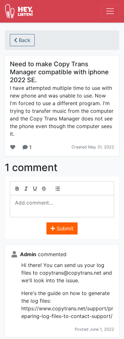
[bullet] (57, 188)
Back (24, 40)
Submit (64, 228)
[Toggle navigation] (110, 11)
